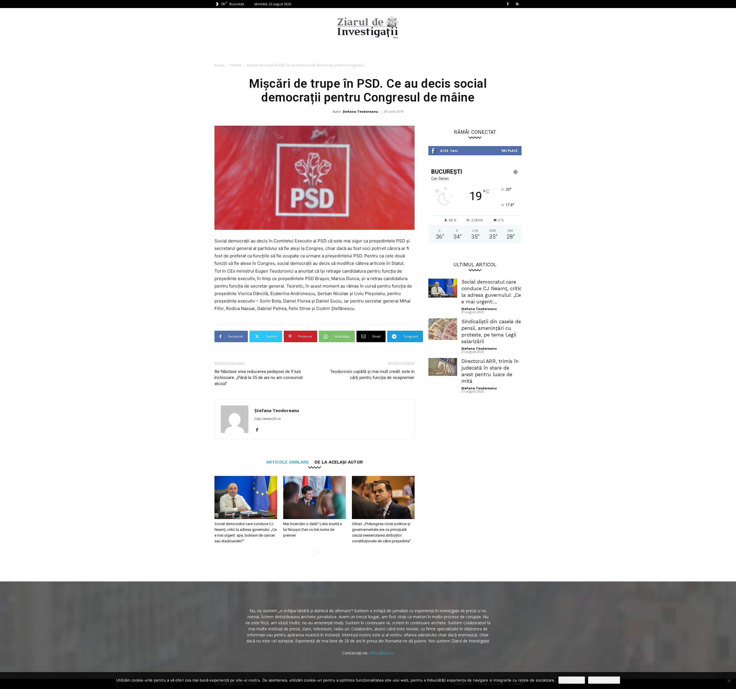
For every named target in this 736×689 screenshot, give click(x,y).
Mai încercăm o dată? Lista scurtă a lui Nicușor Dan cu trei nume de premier (312, 529)
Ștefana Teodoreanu (360, 111)
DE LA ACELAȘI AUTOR (339, 462)
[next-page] (318, 552)
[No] (729, 681)
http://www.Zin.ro (267, 419)
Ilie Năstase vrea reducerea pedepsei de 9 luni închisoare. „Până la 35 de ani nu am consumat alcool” (258, 377)
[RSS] (517, 4)
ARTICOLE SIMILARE (287, 462)
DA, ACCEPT (572, 680)
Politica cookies (604, 680)
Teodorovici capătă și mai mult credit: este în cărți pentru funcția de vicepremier (372, 374)
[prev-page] (309, 552)
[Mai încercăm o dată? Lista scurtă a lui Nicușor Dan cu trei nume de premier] (314, 497)
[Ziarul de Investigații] (368, 27)
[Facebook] (507, 4)
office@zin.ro (381, 653)
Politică (235, 65)
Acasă (219, 65)
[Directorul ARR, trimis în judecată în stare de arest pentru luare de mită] (442, 367)
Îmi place (509, 150)
